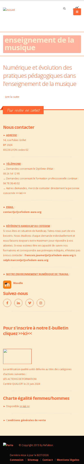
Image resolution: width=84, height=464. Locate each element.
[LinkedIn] (18, 303)
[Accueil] (11, 9)
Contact (47, 459)
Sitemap (33, 459)
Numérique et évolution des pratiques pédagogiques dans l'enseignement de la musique (39, 75)
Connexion (16, 459)
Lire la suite (12, 97)
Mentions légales (68, 459)
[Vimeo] (29, 303)
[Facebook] (7, 303)
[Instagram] (41, 303)
